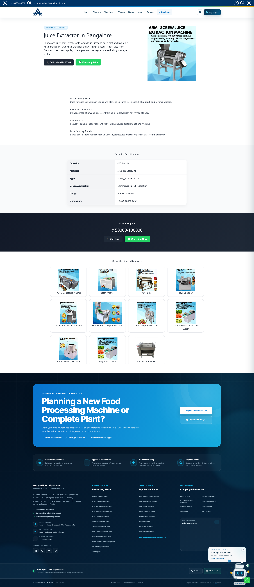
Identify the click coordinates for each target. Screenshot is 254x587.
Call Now (197, 571)
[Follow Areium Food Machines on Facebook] (35, 550)
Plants (96, 12)
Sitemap (140, 582)
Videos (121, 12)
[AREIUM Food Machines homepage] (45, 12)
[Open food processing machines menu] (114, 12)
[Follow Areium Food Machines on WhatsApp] (55, 550)
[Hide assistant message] (243, 549)
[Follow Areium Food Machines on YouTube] (49, 550)
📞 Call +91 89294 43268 (59, 62)
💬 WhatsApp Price (88, 62)
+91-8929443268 (17, 3)
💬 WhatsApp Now (137, 239)
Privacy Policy (115, 582)
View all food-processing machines (151, 537)
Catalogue (166, 12)
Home (86, 12)
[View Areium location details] (216, 522)
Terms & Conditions (129, 582)
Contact (150, 12)
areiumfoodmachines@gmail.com (49, 3)
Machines (108, 12)
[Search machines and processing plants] (200, 12)
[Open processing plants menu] (100, 12)
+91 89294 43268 (45, 539)
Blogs (131, 12)
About (140, 12)
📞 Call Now (113, 239)
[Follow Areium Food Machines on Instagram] (42, 550)
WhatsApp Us (214, 571)
